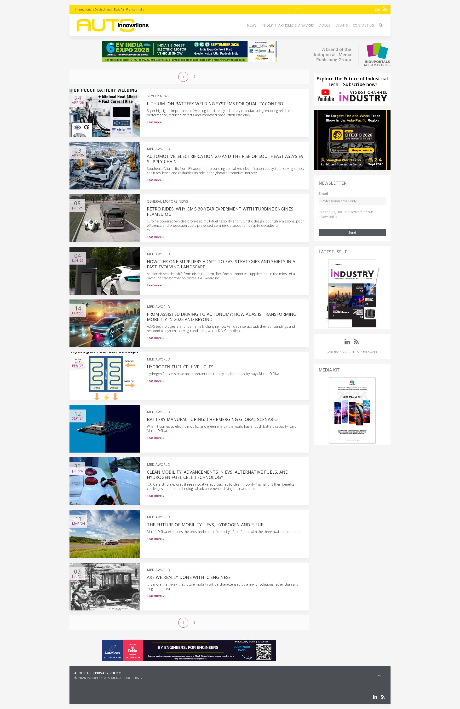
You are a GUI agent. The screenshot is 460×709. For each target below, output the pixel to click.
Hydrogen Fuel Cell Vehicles (180, 367)
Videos (325, 25)
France (130, 9)
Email (323, 193)
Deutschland (103, 9)
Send (352, 232)
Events (341, 25)
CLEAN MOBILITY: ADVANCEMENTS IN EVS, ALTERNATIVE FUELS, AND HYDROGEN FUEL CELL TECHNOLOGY (217, 474)
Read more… (155, 122)
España (119, 9)
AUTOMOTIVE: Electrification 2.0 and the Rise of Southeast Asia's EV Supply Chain (225, 158)
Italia (141, 9)
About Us (82, 673)
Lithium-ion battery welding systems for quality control (216, 103)
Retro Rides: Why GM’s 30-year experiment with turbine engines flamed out (220, 211)
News (252, 25)
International (83, 9)
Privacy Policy (108, 673)
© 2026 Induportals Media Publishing (108, 678)
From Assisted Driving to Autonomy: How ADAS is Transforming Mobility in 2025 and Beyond (221, 316)
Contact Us (363, 25)
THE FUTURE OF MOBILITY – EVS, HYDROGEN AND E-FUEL (206, 524)
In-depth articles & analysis (287, 25)
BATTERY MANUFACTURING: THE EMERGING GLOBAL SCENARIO (212, 419)
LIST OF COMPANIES (90, 682)
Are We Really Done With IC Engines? (188, 577)
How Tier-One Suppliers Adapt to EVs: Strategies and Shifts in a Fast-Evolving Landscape (221, 264)
